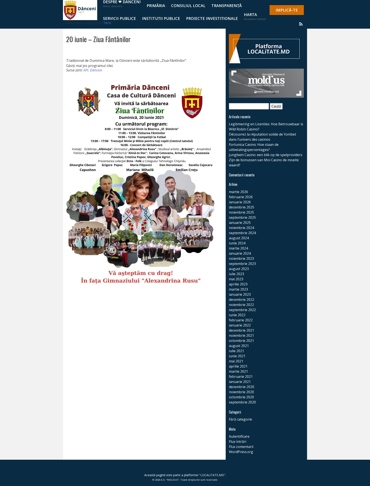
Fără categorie (240, 419)
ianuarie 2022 (240, 325)
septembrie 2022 (242, 309)
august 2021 (239, 345)
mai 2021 (236, 361)
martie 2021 (238, 371)
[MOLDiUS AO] (266, 82)
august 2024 (239, 238)
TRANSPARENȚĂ (226, 5)
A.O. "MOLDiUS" (170, 479)
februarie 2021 (241, 376)
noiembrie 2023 (241, 258)
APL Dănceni (93, 70)
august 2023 (239, 268)
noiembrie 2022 (241, 304)
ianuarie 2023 (240, 294)
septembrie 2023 (242, 263)
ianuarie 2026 (240, 202)
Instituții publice (161, 18)
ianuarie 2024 (240, 253)
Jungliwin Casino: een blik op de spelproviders (265, 154)
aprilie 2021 (238, 366)
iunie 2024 (237, 243)
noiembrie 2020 (241, 392)
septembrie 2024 (242, 232)
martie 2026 (238, 191)
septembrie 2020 (242, 402)
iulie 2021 (236, 351)
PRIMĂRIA (156, 5)
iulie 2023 (236, 274)
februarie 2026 (241, 197)
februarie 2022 (241, 320)
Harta (255, 16)
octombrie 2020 (241, 397)
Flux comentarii (241, 446)
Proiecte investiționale (212, 18)
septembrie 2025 (242, 217)
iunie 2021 (237, 356)
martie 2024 (238, 248)
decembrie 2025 (241, 207)
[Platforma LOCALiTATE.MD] (266, 48)
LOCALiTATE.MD (212, 475)
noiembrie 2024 (241, 227)
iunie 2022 (237, 315)
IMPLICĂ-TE (287, 10)
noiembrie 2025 (241, 212)
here (107, 22)
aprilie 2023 (238, 284)
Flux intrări (237, 441)
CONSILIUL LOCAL (188, 5)
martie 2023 (238, 289)
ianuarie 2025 (240, 222)
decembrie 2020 (241, 386)
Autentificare (239, 436)
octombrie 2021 (241, 340)
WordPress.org (241, 451)
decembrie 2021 (241, 330)
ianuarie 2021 (240, 381)
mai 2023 (236, 279)
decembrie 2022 (241, 299)
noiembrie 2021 (241, 335)
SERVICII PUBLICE (119, 18)
